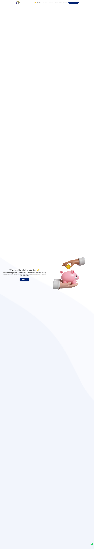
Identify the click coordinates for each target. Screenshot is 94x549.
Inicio (35, 2)
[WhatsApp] (92, 544)
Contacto (65, 2)
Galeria (56, 2)
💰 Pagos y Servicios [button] (73, 2)
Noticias (60, 2)
